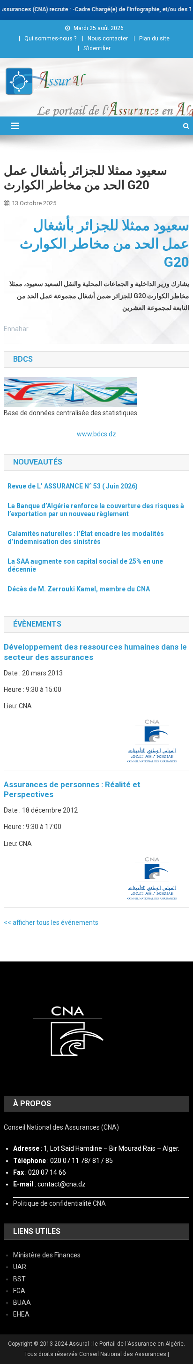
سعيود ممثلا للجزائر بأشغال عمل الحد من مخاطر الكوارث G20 (104, 243)
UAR (19, 1267)
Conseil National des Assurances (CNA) (61, 1127)
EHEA (21, 1314)
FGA (19, 1290)
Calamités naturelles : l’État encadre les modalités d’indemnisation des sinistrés (85, 538)
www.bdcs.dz (96, 434)
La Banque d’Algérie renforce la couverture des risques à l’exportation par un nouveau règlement (95, 510)
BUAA (22, 1302)
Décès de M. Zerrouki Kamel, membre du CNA (78, 589)
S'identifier (97, 48)
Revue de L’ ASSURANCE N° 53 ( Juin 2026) (72, 486)
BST (19, 1279)
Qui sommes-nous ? (50, 38)
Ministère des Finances (47, 1255)
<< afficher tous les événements (51, 922)
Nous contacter (108, 38)
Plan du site (154, 38)
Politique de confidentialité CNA (59, 1203)
